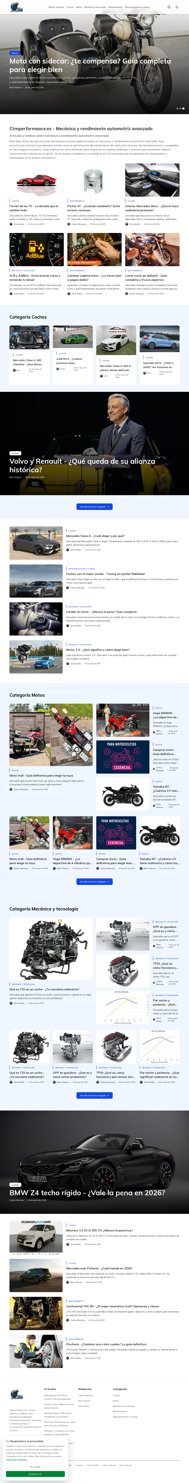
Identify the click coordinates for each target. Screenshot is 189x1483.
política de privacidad (16, 1459)
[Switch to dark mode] (177, 7)
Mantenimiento (116, 7)
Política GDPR (92, 1465)
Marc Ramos (15, 87)
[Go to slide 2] (180, 108)
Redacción (84, 1389)
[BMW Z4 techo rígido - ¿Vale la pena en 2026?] (94, 1162)
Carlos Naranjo (16, 1200)
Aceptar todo (35, 1474)
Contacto (79, 1465)
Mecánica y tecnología (95, 7)
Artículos (50, 1389)
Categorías (120, 1389)
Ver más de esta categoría (93, 506)
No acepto (35, 1466)
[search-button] (169, 7)
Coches (70, 7)
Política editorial (109, 1465)
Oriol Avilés (83, 1406)
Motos (79, 7)
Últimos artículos (56, 7)
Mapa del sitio (126, 1465)
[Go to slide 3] (183, 108)
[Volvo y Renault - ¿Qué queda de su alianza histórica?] (94, 443)
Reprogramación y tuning (137, 7)
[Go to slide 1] (177, 108)
